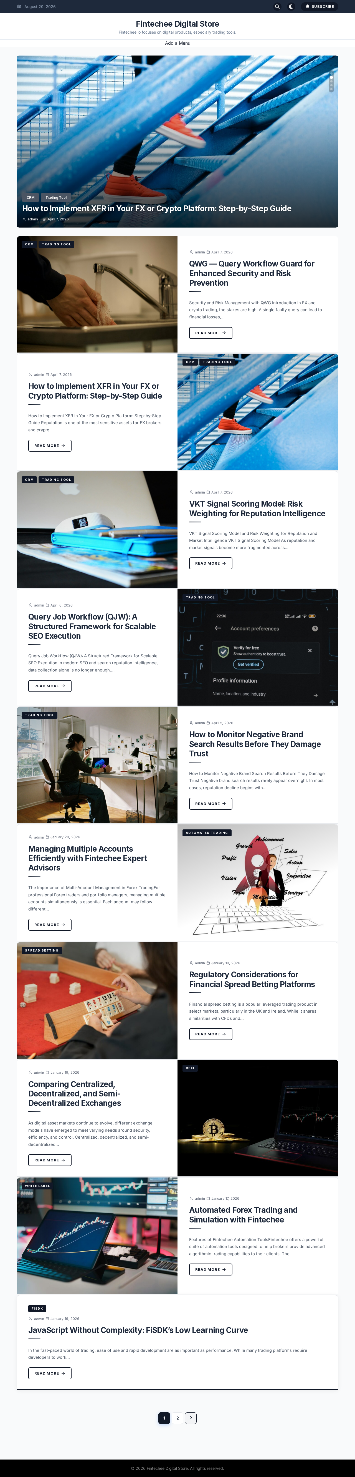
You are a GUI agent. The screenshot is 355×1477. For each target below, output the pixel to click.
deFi (190, 1068)
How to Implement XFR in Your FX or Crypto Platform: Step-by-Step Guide (95, 390)
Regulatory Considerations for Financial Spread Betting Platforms (252, 979)
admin (32, 219)
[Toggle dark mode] (291, 6)
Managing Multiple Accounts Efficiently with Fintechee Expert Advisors (87, 858)
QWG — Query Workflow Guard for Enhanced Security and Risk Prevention (252, 273)
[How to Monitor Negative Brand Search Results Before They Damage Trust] (97, 765)
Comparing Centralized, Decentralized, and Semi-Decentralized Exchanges (74, 1094)
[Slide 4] (331, 85)
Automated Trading (207, 833)
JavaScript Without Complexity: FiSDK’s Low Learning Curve (138, 1330)
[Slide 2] (331, 77)
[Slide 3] (331, 81)
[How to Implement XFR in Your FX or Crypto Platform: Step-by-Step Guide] (258, 412)
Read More (207, 333)
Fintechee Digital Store (177, 24)
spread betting (42, 950)
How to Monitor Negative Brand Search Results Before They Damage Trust (255, 744)
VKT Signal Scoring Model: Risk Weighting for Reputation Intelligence (149, 208)
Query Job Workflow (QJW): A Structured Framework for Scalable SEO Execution (92, 626)
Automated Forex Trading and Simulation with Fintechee (243, 1214)
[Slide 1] (331, 73)
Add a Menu (177, 43)
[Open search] (277, 6)
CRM (30, 197)
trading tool (56, 197)
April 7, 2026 (58, 219)
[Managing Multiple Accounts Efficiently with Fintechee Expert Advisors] (258, 882)
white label (37, 1186)
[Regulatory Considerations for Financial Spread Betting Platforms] (97, 1000)
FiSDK (37, 1308)
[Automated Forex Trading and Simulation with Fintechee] (97, 1235)
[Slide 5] (331, 89)
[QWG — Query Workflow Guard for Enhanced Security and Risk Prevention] (97, 294)
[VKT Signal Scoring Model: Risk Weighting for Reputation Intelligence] (97, 529)
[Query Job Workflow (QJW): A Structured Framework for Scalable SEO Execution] (258, 647)
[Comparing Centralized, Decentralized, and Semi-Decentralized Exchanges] (258, 1118)
